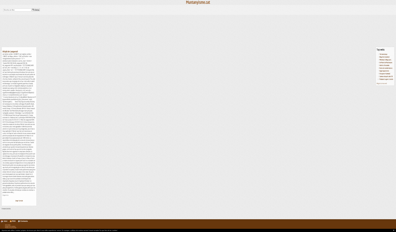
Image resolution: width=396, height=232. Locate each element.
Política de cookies (10, 226)
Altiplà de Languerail (10, 51)
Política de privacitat (10, 227)
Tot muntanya (383, 54)
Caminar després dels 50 (386, 76)
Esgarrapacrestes (384, 71)
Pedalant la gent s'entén (386, 79)
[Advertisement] (198, 30)
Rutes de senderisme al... (386, 68)
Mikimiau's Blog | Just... (386, 60)
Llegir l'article (19, 201)
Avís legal (7, 225)
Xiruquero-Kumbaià (385, 74)
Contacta (24, 221)
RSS (14, 221)
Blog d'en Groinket (385, 57)
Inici (6, 221)
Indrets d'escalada (384, 65)
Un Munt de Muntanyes (386, 62)
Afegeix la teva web (382, 83)
